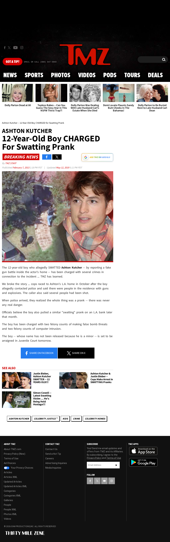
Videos (86, 75)
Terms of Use (11, 458)
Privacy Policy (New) (14, 453)
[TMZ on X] (9, 47)
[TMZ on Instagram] (22, 47)
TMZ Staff (10, 163)
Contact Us (51, 449)
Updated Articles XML (15, 486)
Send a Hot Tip (53, 453)
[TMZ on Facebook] (4, 47)
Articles (8, 472)
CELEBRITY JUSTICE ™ (46, 418)
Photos (60, 75)
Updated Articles (13, 481)
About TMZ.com (12, 449)
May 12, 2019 (63, 167)
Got (12, 62)
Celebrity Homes (95, 418)
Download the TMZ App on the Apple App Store (143, 451)
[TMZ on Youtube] (15, 47)
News (10, 75)
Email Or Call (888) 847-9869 (40, 62)
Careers (49, 458)
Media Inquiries (53, 467)
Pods (109, 75)
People (7, 505)
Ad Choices (10, 463)
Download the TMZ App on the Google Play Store (143, 462)
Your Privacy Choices (21, 467)
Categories (10, 491)
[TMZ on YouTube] (104, 481)
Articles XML (10, 477)
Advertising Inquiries (56, 463)
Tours (132, 75)
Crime (76, 418)
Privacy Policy (94, 458)
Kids (65, 418)
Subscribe (116, 465)
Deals (155, 75)
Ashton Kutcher (19, 418)
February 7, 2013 (21, 167)
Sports (34, 75)
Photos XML (10, 514)
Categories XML (12, 495)
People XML (10, 509)
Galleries (8, 500)
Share (41, 353)
